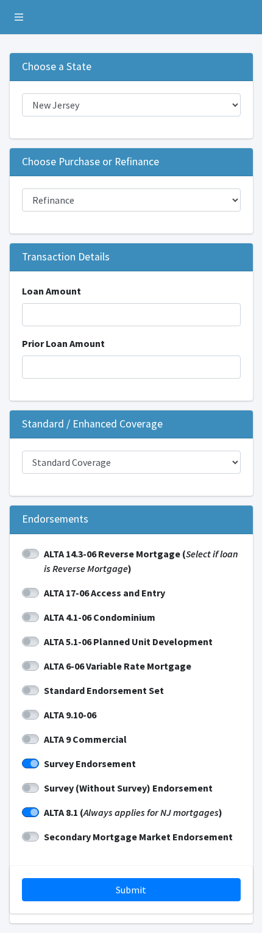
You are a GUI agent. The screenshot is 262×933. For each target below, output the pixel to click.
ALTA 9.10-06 (70, 715)
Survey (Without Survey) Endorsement (128, 788)
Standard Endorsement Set (104, 690)
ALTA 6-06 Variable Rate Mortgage (117, 666)
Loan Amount (51, 291)
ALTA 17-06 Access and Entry (104, 593)
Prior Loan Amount (63, 343)
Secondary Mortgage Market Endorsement (138, 837)
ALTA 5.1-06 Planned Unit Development (128, 641)
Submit (131, 890)
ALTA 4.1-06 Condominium (99, 617)
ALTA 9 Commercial (85, 739)
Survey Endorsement (90, 763)
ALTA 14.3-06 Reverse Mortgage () (141, 561)
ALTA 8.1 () (133, 812)
